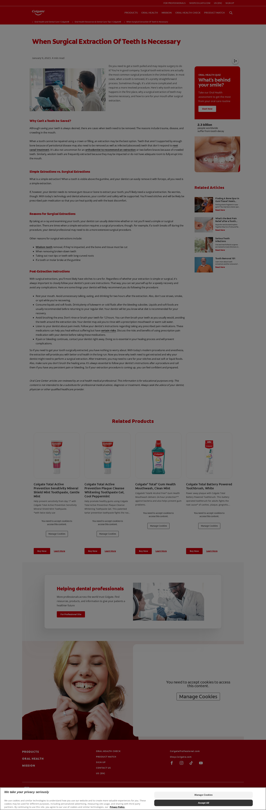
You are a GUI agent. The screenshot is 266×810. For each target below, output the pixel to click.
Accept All (203, 803)
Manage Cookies (203, 795)
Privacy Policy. (117, 807)
